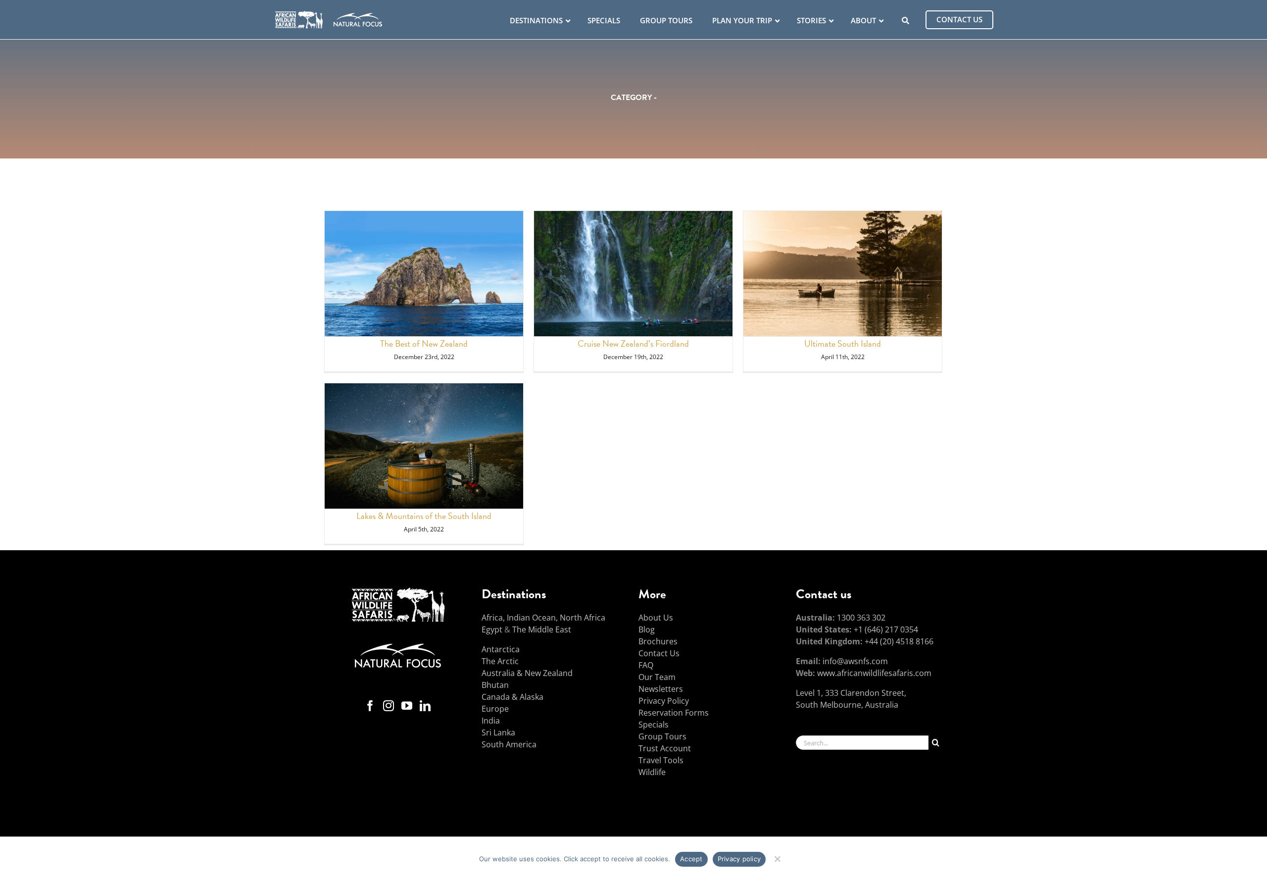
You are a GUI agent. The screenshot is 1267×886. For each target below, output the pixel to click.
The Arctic (500, 661)
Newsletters (660, 688)
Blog (646, 629)
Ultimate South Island (842, 343)
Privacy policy (739, 859)
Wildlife (652, 772)
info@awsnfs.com (855, 661)
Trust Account (664, 748)
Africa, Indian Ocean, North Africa (543, 617)
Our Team (657, 677)
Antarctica (501, 649)
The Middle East (541, 629)
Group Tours (662, 736)
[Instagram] (388, 705)
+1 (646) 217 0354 (886, 629)
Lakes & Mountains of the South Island (423, 515)
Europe (495, 708)
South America (509, 744)
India (491, 720)
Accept (691, 859)
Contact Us (659, 653)
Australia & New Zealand (527, 673)
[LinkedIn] (425, 705)
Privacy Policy (663, 700)
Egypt (492, 629)
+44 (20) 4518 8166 (899, 641)
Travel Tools (660, 760)
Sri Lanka (498, 732)
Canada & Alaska (512, 696)
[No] (776, 857)
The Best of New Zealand (424, 343)
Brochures (658, 641)
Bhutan (495, 684)
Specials (653, 724)
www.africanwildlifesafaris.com (874, 673)
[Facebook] (370, 705)
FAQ (645, 665)
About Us (655, 617)
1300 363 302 (861, 617)
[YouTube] (406, 705)
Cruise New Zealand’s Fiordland (633, 343)
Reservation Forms (673, 712)
